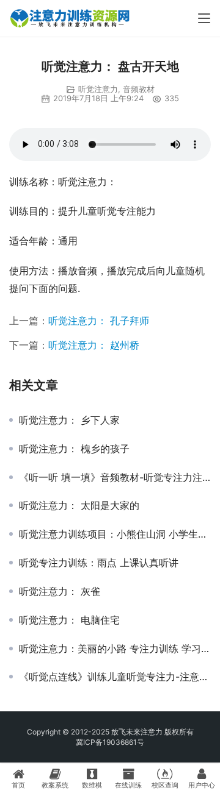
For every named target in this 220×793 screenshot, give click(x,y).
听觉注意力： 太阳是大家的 (79, 505)
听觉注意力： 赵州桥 (93, 345)
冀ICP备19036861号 (110, 742)
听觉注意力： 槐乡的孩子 (74, 448)
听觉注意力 (98, 89)
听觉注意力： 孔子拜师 (98, 321)
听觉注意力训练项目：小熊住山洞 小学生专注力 (115, 533)
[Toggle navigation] (204, 18)
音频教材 (139, 89)
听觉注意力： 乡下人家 (69, 419)
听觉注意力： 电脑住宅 (69, 619)
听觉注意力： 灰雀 (59, 591)
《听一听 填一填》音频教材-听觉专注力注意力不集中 (115, 477)
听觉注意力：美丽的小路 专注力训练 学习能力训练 (115, 648)
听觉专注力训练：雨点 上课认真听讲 (98, 562)
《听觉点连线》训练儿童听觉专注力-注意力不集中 (115, 676)
